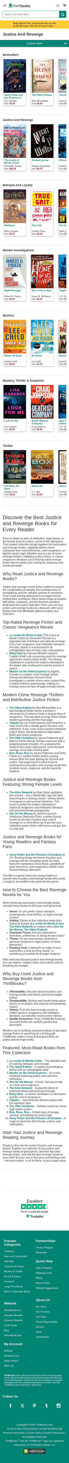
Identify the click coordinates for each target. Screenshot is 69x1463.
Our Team (41, 1316)
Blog (6, 1330)
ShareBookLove (12, 1310)
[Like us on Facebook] (10, 1406)
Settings (8, 1350)
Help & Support (44, 1267)
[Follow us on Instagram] (59, 1406)
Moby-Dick (16, 653)
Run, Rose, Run (19, 753)
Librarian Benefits (13, 1320)
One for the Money (21, 813)
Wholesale (41, 1252)
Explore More (35, 43)
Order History (11, 1360)
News (39, 1331)
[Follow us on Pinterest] (34, 1406)
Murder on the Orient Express (28, 671)
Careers (40, 1326)
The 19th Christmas (21, 738)
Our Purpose (42, 1311)
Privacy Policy (30, 1428)
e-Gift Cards (10, 1325)
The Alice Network (20, 792)
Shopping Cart (11, 1355)
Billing (39, 1278)
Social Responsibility (46, 1321)
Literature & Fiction (14, 1266)
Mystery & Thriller (13, 1271)
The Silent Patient (20, 707)
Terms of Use (14, 1428)
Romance (9, 1281)
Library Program (44, 1247)
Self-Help (9, 1261)
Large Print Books (13, 1286)
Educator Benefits (13, 1315)
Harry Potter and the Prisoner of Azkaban (35, 854)
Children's (9, 1251)
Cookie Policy (34, 1432)
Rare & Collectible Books (17, 1291)
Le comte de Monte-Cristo (25, 635)
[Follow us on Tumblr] (47, 1406)
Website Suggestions (47, 1288)
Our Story (41, 1306)
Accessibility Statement (34, 1436)
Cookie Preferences (54, 1432)
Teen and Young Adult (15, 1256)
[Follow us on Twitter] (22, 1406)
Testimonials (42, 1337)
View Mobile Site (12, 1335)
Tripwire (14, 722)
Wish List (9, 1365)
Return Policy (43, 1283)
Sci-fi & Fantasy (12, 1276)
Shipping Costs (44, 1273)
